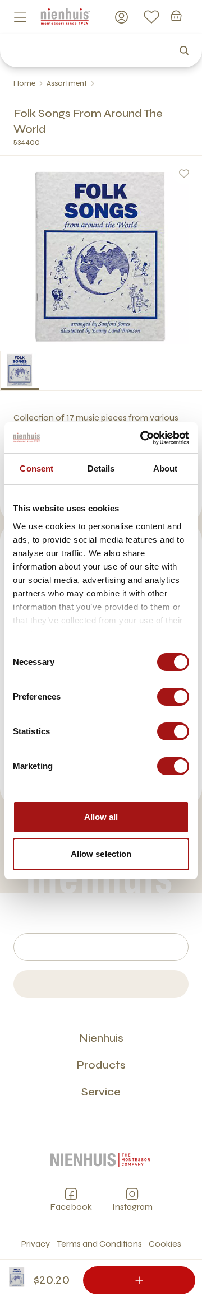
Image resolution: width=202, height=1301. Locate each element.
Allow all (101, 817)
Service (101, 1092)
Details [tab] (101, 468)
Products (101, 1065)
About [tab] (165, 468)
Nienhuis (101, 1038)
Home (24, 83)
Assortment (67, 83)
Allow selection (101, 854)
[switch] (173, 697)
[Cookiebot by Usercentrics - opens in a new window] (142, 438)
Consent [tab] (36, 468)
